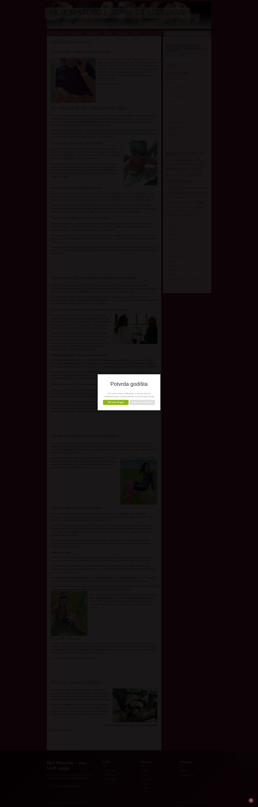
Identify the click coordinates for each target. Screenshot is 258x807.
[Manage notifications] (251, 800)
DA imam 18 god (115, 402)
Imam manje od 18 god (142, 402)
